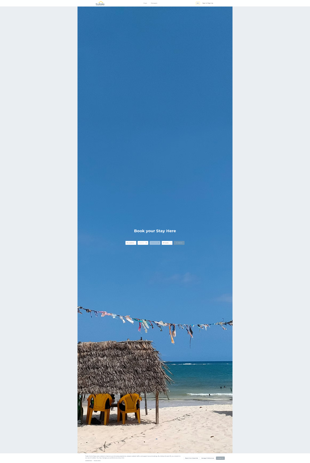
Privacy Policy (97, 460)
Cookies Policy (88, 460)
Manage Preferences (207, 458)
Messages (154, 3)
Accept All (220, 458)
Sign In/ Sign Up (207, 3)
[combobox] (130, 243)
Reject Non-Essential (191, 458)
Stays (145, 3)
